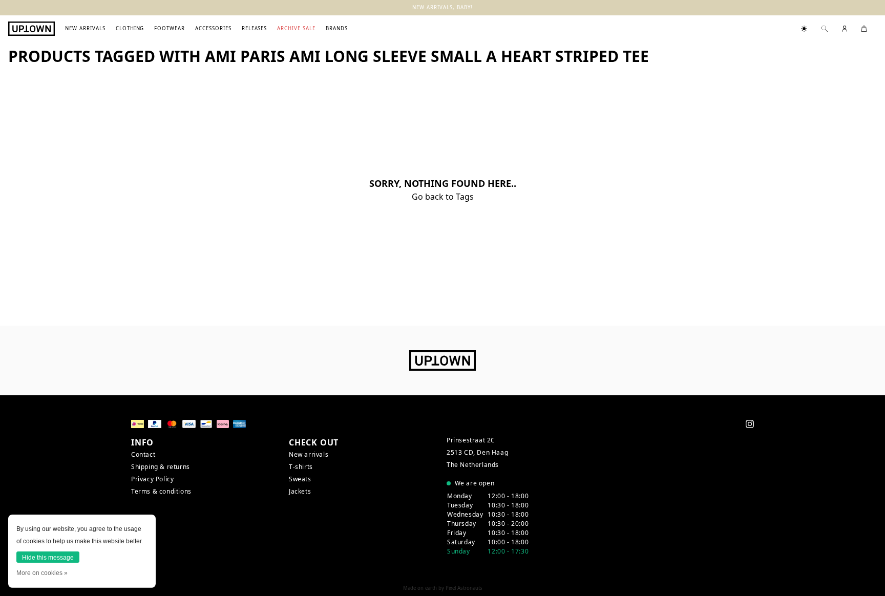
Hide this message (48, 557)
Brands (337, 28)
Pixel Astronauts (464, 588)
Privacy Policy (152, 479)
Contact (143, 454)
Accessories (213, 28)
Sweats (300, 479)
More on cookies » (42, 573)
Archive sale (296, 28)
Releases (254, 28)
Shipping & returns (160, 466)
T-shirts (301, 466)
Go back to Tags (443, 196)
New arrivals (85, 28)
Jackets (300, 491)
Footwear (169, 28)
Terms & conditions (161, 491)
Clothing (130, 28)
